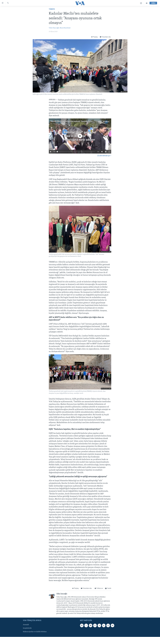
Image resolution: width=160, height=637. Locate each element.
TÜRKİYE (52, 9)
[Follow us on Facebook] (82, 625)
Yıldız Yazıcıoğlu (54, 28)
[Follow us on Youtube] (90, 625)
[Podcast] (108, 625)
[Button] (94, 37)
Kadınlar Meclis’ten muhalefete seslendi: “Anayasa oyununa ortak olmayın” (78, 121)
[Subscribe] (112, 625)
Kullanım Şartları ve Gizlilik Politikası (35, 631)
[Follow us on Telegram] (99, 625)
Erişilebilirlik (27, 628)
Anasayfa (26, 624)
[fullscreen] (109, 152)
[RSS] (103, 625)
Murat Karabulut (65, 28)
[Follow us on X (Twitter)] (86, 625)
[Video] (147, 3)
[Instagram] (141, 3)
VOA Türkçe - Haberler (59, 124)
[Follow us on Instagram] (95, 625)
